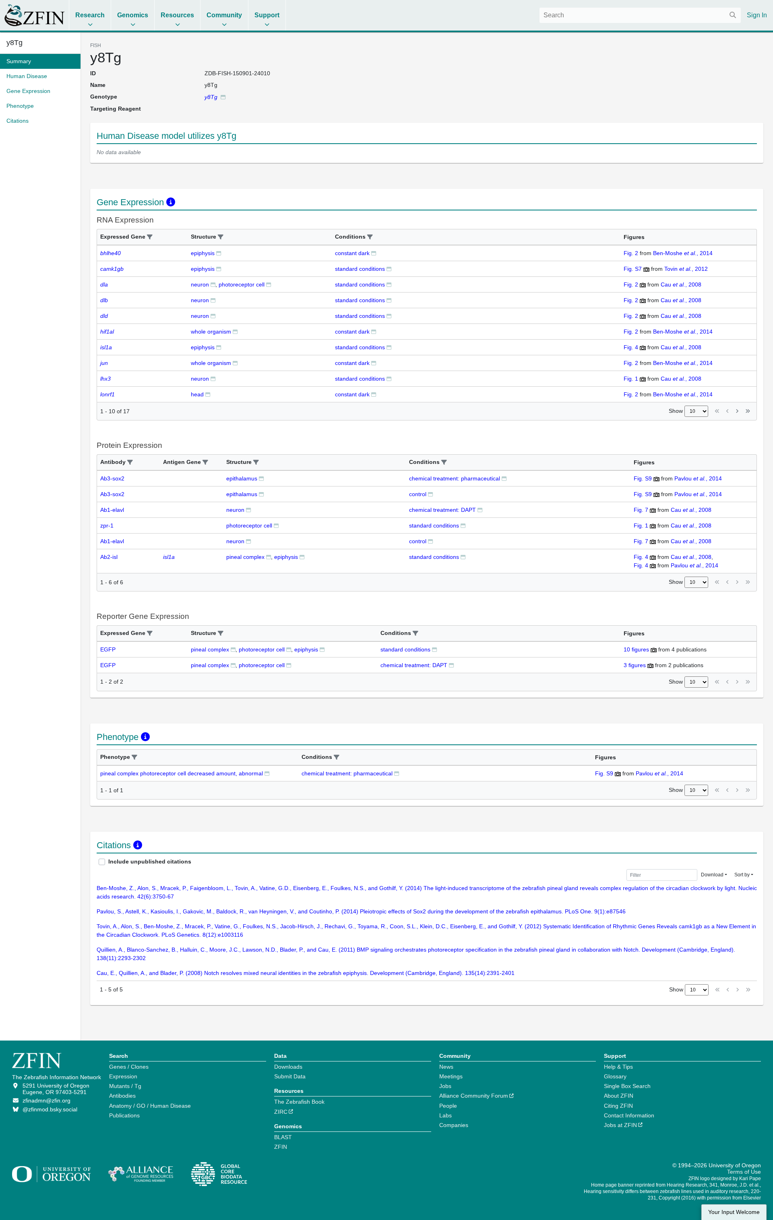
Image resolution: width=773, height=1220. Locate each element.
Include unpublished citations (149, 861)
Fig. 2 (631, 253)
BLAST (283, 1137)
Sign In (757, 15)
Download (712, 875)
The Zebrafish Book (299, 1101)
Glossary (615, 1076)
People (448, 1106)
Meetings (451, 1076)
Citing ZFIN (618, 1106)
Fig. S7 (633, 269)
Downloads (288, 1066)
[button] (150, 237)
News (446, 1066)
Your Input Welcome (734, 1212)
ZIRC (280, 1112)
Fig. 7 (641, 510)
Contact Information (629, 1115)
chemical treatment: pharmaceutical (454, 478)
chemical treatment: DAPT (442, 510)
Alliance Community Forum (473, 1095)
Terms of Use (744, 1171)
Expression (123, 1076)
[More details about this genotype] (223, 97)
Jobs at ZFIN (620, 1125)
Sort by (742, 875)
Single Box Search (627, 1086)
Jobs (445, 1086)
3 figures (635, 665)
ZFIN (280, 1147)
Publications (124, 1115)
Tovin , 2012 (686, 269)
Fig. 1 (631, 378)
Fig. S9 (643, 478)
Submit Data (290, 1076)
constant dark (352, 253)
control (417, 494)
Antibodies (122, 1095)
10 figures (636, 649)
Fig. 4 (631, 347)
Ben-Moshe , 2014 (683, 253)
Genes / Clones (129, 1066)
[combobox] (640, 15)
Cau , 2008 (681, 284)
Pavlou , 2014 (698, 478)
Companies (453, 1125)
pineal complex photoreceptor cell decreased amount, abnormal (181, 773)
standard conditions (360, 269)
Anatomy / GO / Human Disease (150, 1106)
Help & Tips (618, 1066)
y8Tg (14, 43)
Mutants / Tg (125, 1086)
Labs (445, 1115)
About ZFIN (618, 1095)
